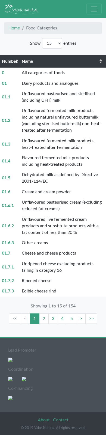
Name (27, 61)
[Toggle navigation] (94, 9)
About (44, 420)
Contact (60, 420)
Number (10, 61)
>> (91, 318)
